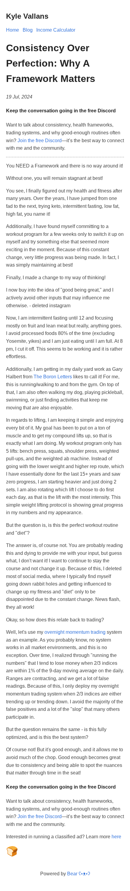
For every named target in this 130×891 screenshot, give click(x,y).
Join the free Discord (40, 140)
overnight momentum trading (75, 632)
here (116, 836)
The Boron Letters (53, 376)
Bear (78, 873)
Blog (28, 30)
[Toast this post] (12, 854)
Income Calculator (55, 30)
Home (12, 30)
